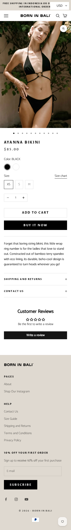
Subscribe (21, 485)
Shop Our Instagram (17, 391)
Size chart (61, 176)
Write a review (35, 335)
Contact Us (11, 411)
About (7, 384)
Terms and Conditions (18, 433)
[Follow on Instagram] (16, 499)
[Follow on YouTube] (26, 499)
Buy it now (35, 225)
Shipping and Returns (17, 426)
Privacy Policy (12, 440)
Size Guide (10, 419)
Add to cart (35, 213)
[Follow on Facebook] (6, 499)
